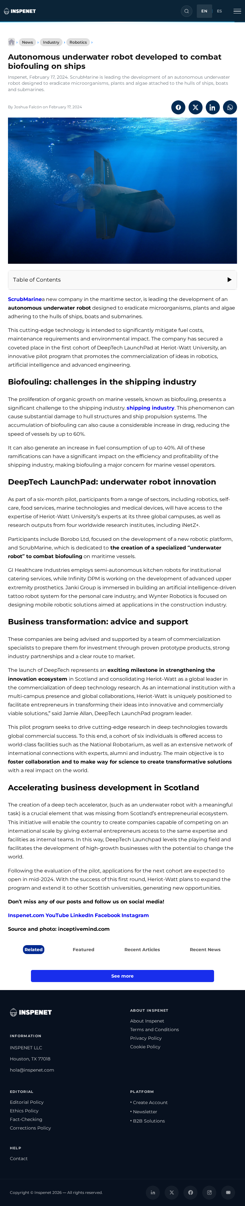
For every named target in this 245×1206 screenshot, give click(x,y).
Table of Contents (37, 279)
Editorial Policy (27, 1102)
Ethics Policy (24, 1110)
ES (219, 11)
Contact (19, 1158)
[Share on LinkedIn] (213, 107)
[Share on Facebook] (178, 107)
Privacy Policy (146, 1038)
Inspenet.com (26, 915)
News (27, 42)
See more (122, 976)
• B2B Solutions (147, 1120)
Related (34, 949)
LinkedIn (81, 915)
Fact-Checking (26, 1119)
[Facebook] (190, 1193)
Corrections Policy (30, 1128)
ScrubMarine (25, 299)
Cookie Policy (145, 1046)
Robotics (78, 42)
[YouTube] (228, 1193)
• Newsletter (143, 1111)
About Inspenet (147, 1020)
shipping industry (150, 408)
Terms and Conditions (154, 1029)
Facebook (107, 915)
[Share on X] (196, 107)
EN (204, 11)
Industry (51, 42)
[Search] (186, 11)
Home (11, 42)
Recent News (205, 949)
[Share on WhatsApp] (230, 107)
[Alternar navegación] (237, 11)
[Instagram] (209, 1193)
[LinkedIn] (153, 1193)
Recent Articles (142, 949)
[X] (172, 1193)
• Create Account (149, 1102)
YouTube (57, 915)
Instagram (135, 915)
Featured (83, 949)
